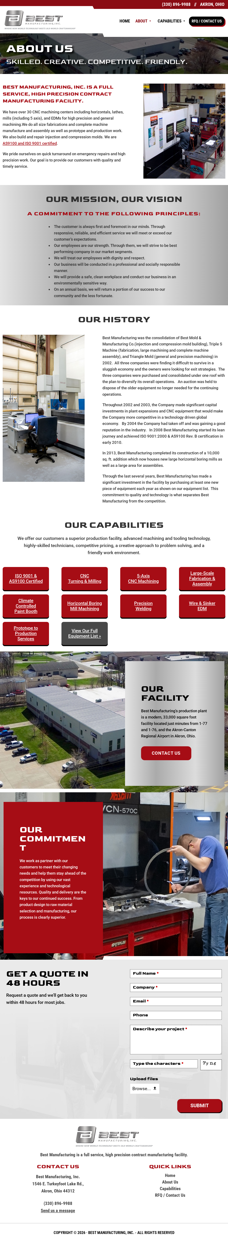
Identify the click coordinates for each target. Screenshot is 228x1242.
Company (145, 987)
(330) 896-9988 (176, 4)
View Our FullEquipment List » (84, 633)
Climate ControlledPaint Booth (25, 606)
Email (141, 1001)
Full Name (146, 973)
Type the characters (158, 1063)
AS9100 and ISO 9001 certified (30, 143)
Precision (143, 603)
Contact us (166, 753)
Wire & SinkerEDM (202, 606)
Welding (143, 608)
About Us (170, 1182)
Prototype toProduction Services (26, 633)
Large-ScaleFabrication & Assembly (202, 578)
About (141, 21)
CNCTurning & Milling (84, 578)
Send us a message (58, 1210)
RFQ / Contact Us (207, 21)
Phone (140, 1015)
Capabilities (170, 21)
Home (125, 21)
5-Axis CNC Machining (143, 578)
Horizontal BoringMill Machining (84, 606)
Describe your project (160, 1029)
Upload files (144, 1079)
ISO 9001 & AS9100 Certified (26, 578)
